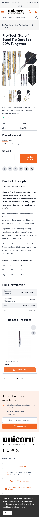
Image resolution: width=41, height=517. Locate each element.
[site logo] (19, 440)
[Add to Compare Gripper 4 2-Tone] (33, 333)
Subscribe (21, 426)
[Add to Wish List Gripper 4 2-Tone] (33, 327)
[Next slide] (34, 378)
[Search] (36, 17)
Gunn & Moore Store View (12, 2)
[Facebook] (3, 450)
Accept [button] (7, 513)
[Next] (34, 96)
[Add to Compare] (10, 168)
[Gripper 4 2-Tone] (19, 341)
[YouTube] (12, 450)
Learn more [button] (20, 507)
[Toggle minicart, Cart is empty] (36, 11)
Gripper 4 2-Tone (11, 361)
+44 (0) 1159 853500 (21, 481)
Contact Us (21, 466)
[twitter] (17, 450)
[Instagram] (8, 450)
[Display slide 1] (17, 378)
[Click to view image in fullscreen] (19, 68)
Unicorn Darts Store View (5, 2)
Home (18, 23)
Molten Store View (29, 2)
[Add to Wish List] (4, 168)
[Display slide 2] (22, 378)
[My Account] (30, 11)
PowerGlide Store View (20, 2)
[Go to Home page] (16, 11)
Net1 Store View (36, 2)
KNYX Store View (19, 6)
